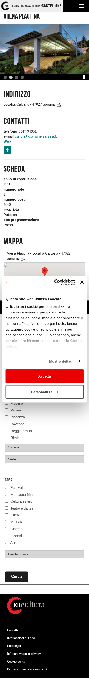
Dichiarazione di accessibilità (27, 669)
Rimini (15, 437)
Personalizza (41, 392)
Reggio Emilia (21, 430)
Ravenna (17, 423)
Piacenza (17, 416)
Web (7, 141)
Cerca (16, 577)
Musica (15, 522)
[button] (84, 77)
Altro (13, 543)
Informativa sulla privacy (24, 653)
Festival (16, 488)
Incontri (15, 536)
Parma (15, 409)
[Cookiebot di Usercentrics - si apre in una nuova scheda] (56, 282)
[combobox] (44, 448)
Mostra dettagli (62, 361)
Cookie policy (16, 661)
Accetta (44, 376)
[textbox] (45, 447)
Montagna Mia (21, 494)
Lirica (14, 515)
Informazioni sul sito (21, 638)
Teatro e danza (21, 508)
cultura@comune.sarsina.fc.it (37, 136)
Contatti (12, 630)
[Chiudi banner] (82, 282)
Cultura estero (20, 501)
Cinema (16, 529)
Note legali (14, 646)
